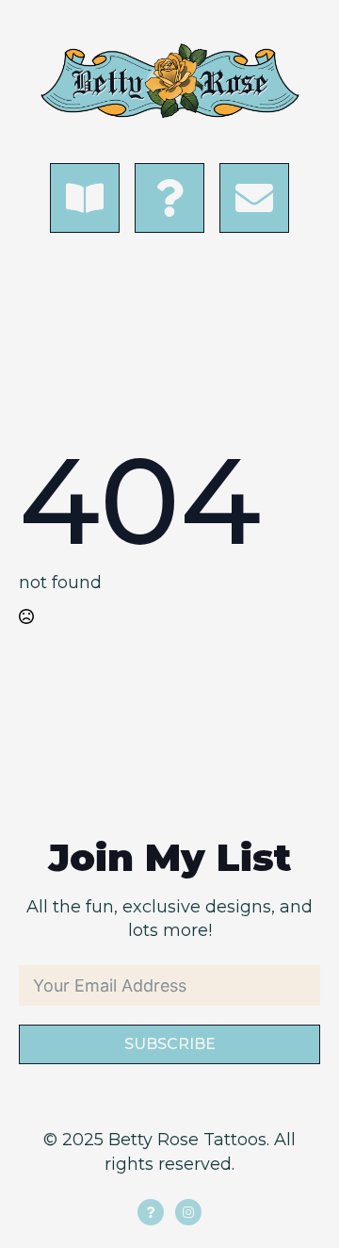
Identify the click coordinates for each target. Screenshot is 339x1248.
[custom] (150, 1212)
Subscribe (170, 1044)
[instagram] (188, 1212)
